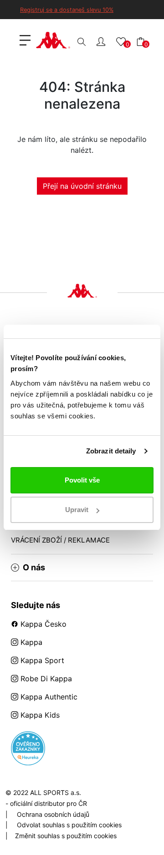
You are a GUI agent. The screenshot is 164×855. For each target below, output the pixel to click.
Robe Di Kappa (45, 678)
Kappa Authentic (47, 696)
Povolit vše (82, 480)
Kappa (30, 642)
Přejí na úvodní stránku (82, 186)
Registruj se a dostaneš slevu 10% (66, 9)
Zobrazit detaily (111, 451)
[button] (101, 41)
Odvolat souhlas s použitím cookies (69, 825)
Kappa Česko (42, 624)
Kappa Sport (41, 660)
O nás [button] (34, 567)
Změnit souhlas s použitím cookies (66, 836)
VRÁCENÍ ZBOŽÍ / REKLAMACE (60, 540)
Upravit (76, 509)
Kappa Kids (39, 714)
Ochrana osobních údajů (53, 814)
